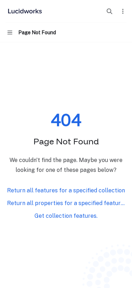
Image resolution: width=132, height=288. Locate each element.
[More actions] (122, 11)
